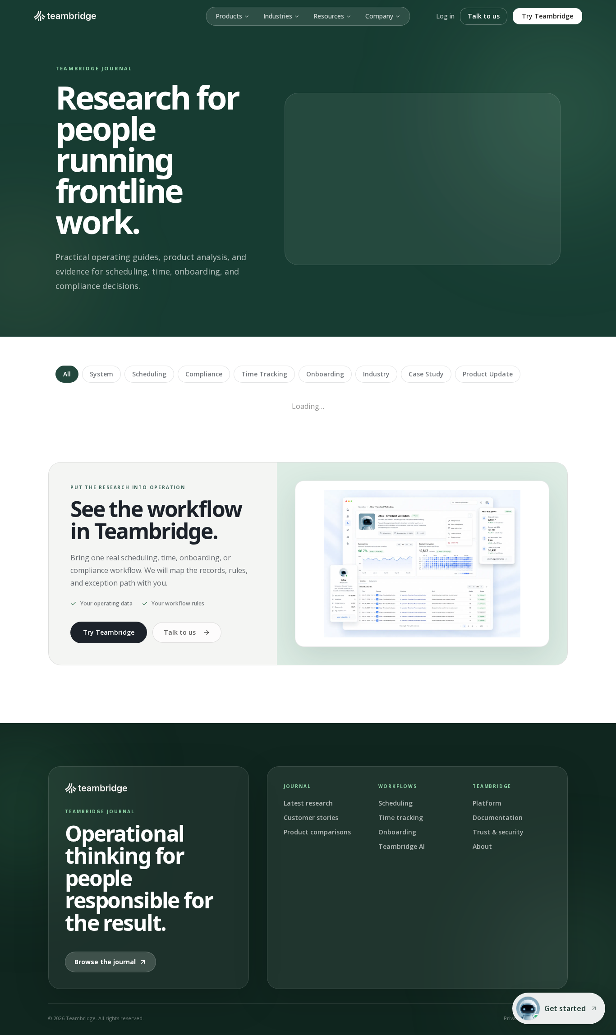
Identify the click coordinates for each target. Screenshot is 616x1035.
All (67, 374)
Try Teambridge (547, 16)
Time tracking (400, 817)
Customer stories (311, 817)
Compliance (203, 374)
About (482, 846)
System (101, 374)
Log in (445, 16)
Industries (277, 16)
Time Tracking (264, 374)
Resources (328, 16)
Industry (376, 374)
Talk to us (484, 16)
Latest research (308, 803)
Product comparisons (317, 832)
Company (379, 16)
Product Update (488, 374)
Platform (487, 803)
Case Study (426, 374)
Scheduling (149, 374)
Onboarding (325, 374)
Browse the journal (105, 961)
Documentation (498, 817)
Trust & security (498, 832)
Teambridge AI (401, 846)
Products (229, 16)
